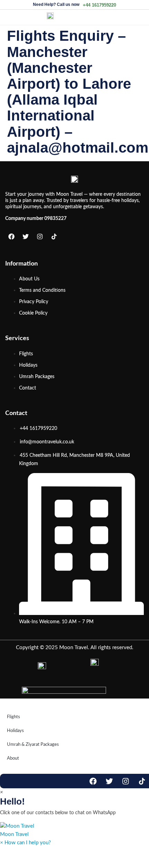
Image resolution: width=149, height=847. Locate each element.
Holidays (15, 731)
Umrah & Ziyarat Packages (33, 744)
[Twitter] (25, 236)
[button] (74, 830)
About (13, 758)
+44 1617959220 (99, 5)
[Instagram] (40, 236)
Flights (13, 717)
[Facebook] (11, 236)
